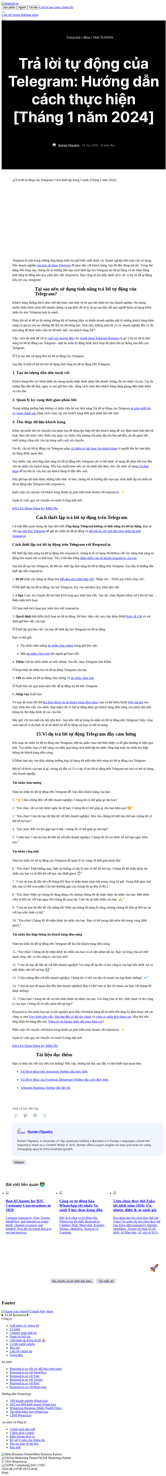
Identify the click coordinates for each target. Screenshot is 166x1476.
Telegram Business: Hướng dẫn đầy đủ (45, 1087)
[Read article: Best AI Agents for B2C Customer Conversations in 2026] (7, 1193)
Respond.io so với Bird (24, 1383)
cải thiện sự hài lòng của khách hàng (94, 448)
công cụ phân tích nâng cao (113, 1016)
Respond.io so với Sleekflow (28, 1372)
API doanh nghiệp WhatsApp (29, 1400)
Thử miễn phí (106, 1281)
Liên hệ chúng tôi (13, 15)
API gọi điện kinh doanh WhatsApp (33, 1404)
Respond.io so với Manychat (28, 1387)
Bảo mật (15, 1447)
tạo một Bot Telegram (31, 531)
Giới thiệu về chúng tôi (24, 1325)
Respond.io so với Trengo (26, 1379)
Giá (41, 7)
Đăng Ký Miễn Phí (45, 508)
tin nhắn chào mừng (60, 645)
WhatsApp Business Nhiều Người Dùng (36, 1408)
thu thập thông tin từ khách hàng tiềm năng (70, 702)
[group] (83, 1315)
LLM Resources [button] (17, 1315)
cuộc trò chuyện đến (60, 338)
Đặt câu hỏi (135, 702)
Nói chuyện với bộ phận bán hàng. (72, 1281)
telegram (19, 1162)
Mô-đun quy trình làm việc (77, 579)
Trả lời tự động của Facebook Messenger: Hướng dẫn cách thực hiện (64, 1079)
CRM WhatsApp (21, 1415)
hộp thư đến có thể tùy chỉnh (73, 1016)
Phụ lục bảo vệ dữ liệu (24, 1443)
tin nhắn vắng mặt (38, 653)
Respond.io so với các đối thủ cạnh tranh (36, 1368)
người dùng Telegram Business (99, 338)
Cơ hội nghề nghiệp (22, 1344)
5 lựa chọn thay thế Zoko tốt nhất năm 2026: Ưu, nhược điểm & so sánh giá (134, 1205)
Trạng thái (16, 1355)
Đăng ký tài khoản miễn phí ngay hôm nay (75, 1021)
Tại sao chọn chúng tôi (58, 7)
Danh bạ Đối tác (20, 1336)
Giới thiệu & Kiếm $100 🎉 (28, 1340)
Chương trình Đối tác (23, 1333)
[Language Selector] (3, 12)
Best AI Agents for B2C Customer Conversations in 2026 (28, 1205)
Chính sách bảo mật (22, 1429)
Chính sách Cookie (22, 1432)
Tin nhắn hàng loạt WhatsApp (29, 1411)
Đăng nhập (31, 15)
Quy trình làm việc (41, 1016)
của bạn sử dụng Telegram (54, 265)
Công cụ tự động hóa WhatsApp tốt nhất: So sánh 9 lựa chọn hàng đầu (81, 1205)
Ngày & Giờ (134, 616)
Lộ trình (15, 1329)
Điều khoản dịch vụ (22, 1436)
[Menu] (3, 19)
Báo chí (15, 1347)
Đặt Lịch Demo (22, 508)
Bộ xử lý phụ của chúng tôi (27, 1440)
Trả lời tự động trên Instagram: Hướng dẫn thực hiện (53, 1071)
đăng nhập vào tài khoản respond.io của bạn (108, 558)
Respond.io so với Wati (24, 1376)
